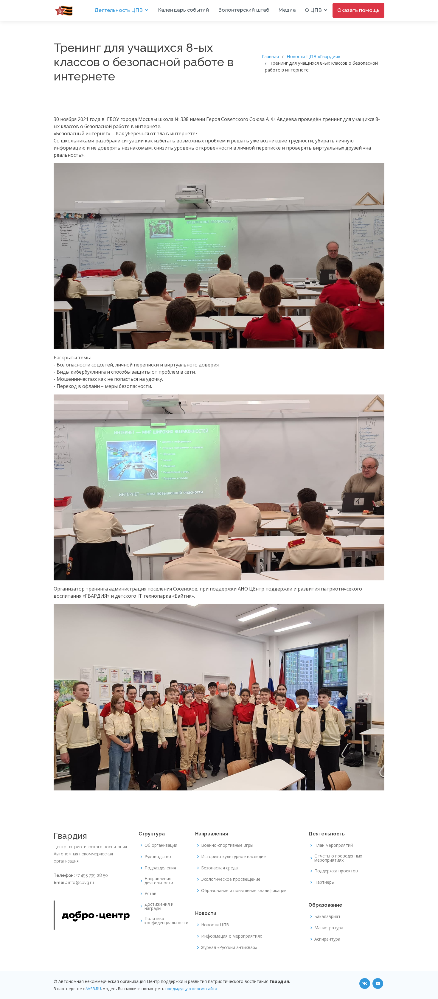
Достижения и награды (159, 906)
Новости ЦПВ (215, 925)
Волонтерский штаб (243, 10)
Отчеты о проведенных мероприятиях (338, 858)
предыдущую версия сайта (191, 988)
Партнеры (324, 882)
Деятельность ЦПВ (118, 10)
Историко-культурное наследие (233, 856)
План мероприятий (333, 845)
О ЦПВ (313, 10)
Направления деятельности (159, 881)
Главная (270, 56)
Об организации (161, 845)
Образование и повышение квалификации (244, 890)
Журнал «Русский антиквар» (229, 947)
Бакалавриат (327, 916)
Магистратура (328, 928)
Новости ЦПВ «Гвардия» (313, 56)
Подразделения (160, 868)
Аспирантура (327, 939)
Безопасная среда (219, 868)
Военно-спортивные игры (227, 845)
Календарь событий (183, 10)
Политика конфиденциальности (166, 920)
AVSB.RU (93, 988)
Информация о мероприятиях (231, 936)
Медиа (287, 10)
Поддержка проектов (336, 871)
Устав (150, 893)
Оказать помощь (358, 10)
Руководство (158, 856)
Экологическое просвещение (230, 879)
